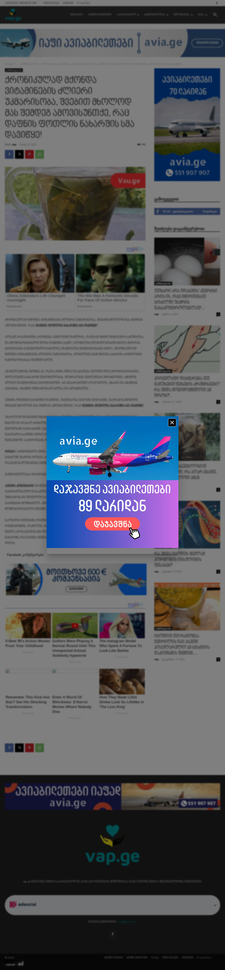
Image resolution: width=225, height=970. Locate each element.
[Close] (172, 422)
